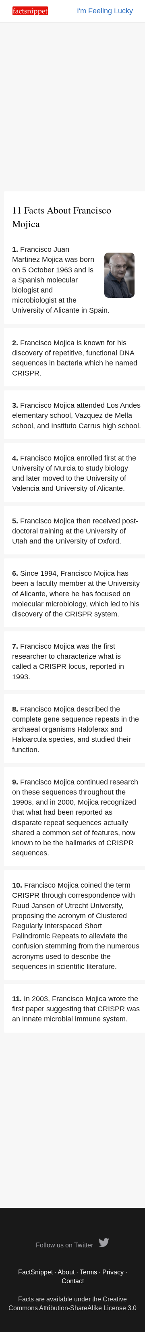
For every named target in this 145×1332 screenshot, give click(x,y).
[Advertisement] (72, 106)
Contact (73, 1281)
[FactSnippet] (30, 13)
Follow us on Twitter (65, 1245)
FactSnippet (35, 1272)
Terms (88, 1272)
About (66, 1272)
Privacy (113, 1272)
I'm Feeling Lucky (105, 11)
